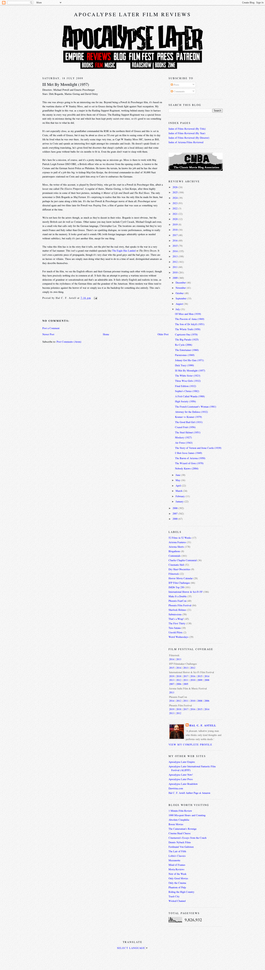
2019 (175, 224)
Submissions (175, 614)
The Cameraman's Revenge (182, 828)
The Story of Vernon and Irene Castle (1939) (198, 448)
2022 (175, 208)
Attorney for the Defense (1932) (191, 411)
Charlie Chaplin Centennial (183, 560)
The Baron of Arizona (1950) (190, 458)
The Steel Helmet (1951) (187, 432)
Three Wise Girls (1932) (188, 380)
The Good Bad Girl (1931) (189, 422)
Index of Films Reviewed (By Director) (189, 137)
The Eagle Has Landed (124, 250)
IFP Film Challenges (179, 582)
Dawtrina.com (176, 788)
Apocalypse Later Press (181, 779)
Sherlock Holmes (177, 610)
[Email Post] (95, 298)
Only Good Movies (178, 878)
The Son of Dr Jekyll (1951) (189, 324)
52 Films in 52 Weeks (180, 537)
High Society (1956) (185, 401)
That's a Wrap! (176, 619)
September (181, 298)
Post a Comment (50, 328)
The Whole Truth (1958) (187, 329)
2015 (175, 245)
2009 (175, 278)
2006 (178, 684)
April (179, 485)
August (180, 303)
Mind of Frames (177, 864)
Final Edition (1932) (185, 386)
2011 (175, 267)
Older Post (163, 334)
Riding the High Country (181, 892)
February (181, 496)
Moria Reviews (176, 869)
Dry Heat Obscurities (179, 569)
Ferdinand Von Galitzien (181, 846)
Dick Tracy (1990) (184, 365)
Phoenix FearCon (177, 600)
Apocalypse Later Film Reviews (132, 14)
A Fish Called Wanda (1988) (190, 396)
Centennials (175, 555)
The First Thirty (177, 623)
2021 (175, 213)
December (181, 282)
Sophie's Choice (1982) (187, 391)
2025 (175, 192)
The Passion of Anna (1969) (189, 319)
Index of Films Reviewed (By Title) (187, 128)
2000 (175, 518)
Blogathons (174, 551)
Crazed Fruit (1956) (185, 427)
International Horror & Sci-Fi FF (186, 591)
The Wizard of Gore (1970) (189, 463)
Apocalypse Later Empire (182, 762)
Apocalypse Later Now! (181, 774)
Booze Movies (176, 824)
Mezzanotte (174, 860)
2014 (175, 251)
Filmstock (174, 573)
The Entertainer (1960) (187, 350)
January (180, 501)
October (180, 293)
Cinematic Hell (176, 564)
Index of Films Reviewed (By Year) (187, 133)
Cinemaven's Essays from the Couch (187, 837)
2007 (175, 513)
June (178, 475)
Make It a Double (178, 596)
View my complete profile (190, 744)
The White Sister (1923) (187, 375)
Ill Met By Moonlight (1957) (65, 84)
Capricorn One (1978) (186, 334)
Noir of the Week (177, 874)
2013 (175, 256)
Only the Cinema (177, 883)
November (181, 287)
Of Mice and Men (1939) (188, 314)
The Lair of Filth (177, 851)
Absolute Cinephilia (179, 819)
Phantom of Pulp (177, 887)
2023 (175, 203)
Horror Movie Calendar (181, 578)
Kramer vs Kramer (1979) (188, 417)
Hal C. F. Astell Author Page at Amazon (189, 793)
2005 (185, 684)
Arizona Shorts (176, 546)
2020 (175, 219)
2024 (175, 197)
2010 (175, 272)
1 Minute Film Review (180, 810)
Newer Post (48, 334)
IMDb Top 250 (176, 587)
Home (106, 334)
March (179, 490)
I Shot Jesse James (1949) (188, 453)
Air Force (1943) (184, 442)
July (178, 309)
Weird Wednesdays (178, 637)
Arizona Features (177, 542)
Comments (179, 91)
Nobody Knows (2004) (186, 468)
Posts (176, 84)
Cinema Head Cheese (180, 833)
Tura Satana (175, 628)
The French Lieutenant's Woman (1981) (195, 406)
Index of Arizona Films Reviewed (186, 142)
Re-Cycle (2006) (183, 344)
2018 (175, 229)
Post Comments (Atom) (69, 341)
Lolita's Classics (177, 855)
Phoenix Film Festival (180, 605)
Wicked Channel (177, 901)
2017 (175, 235)
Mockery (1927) (183, 437)
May (178, 480)
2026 (175, 187)
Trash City (174, 896)
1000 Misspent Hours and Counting (187, 815)
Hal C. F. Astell (202, 725)
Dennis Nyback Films (180, 842)
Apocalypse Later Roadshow (183, 784)
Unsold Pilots (176, 632)
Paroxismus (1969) (185, 355)
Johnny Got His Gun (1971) (189, 360)
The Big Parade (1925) (187, 339)
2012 (175, 261)
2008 (175, 508)
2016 (175, 240)
